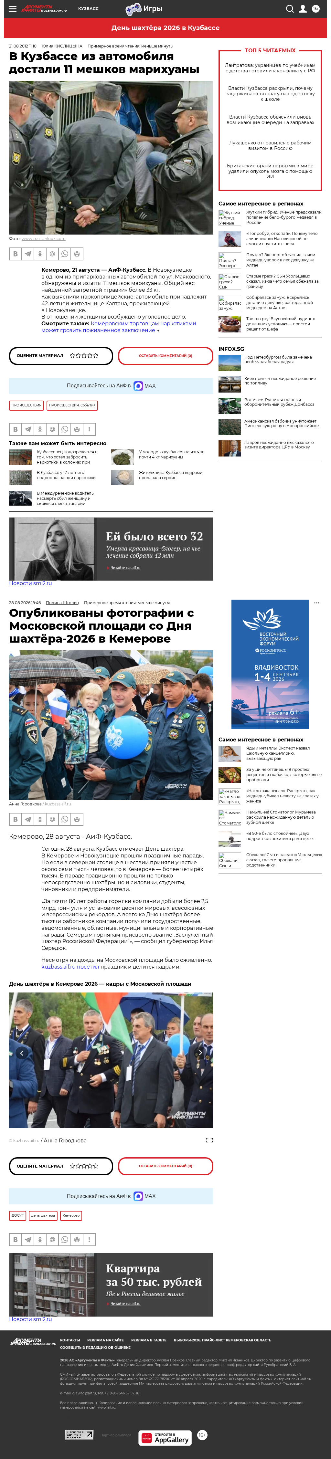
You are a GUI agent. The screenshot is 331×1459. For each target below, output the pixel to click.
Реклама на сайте (105, 1340)
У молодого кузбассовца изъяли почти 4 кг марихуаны (172, 454)
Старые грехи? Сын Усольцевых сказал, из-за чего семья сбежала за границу (282, 281)
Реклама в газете (148, 1340)
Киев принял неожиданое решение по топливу (280, 380)
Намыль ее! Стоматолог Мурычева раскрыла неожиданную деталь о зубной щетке (281, 817)
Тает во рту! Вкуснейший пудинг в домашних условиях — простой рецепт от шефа (280, 323)
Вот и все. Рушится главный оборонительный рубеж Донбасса (279, 402)
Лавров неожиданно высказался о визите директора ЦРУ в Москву (279, 444)
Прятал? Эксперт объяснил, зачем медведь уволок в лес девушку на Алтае (280, 260)
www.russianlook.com (44, 238)
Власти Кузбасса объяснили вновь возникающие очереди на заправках (270, 119)
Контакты (70, 1340)
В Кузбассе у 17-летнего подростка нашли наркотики (66, 475)
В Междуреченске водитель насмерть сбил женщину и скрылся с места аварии (65, 498)
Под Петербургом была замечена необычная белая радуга (278, 359)
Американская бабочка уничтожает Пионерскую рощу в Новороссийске (281, 423)
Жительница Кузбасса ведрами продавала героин (170, 475)
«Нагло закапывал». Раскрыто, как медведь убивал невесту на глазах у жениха (282, 795)
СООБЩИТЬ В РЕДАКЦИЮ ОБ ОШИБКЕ (95, 1348)
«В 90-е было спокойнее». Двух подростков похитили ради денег (280, 836)
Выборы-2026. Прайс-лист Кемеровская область (222, 1340)
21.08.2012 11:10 (23, 46)
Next (200, 1052)
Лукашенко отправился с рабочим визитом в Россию (270, 145)
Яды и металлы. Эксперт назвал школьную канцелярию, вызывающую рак (278, 753)
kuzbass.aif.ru (58, 804)
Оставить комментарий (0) (165, 356)
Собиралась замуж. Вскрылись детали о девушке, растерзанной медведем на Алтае (279, 302)
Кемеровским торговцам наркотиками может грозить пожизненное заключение (118, 326)
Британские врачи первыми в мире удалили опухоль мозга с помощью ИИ (270, 171)
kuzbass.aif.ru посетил (70, 967)
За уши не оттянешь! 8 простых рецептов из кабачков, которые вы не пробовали (284, 774)
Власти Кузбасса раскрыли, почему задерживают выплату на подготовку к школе (270, 94)
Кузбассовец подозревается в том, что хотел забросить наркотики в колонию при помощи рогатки (67, 459)
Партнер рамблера (116, 1435)
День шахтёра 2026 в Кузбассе (166, 28)
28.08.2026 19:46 (25, 602)
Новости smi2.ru (30, 583)
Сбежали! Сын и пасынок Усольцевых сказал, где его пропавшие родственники (284, 859)
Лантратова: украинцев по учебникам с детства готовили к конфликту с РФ (270, 68)
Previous (22, 1052)
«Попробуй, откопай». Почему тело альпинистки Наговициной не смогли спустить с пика (282, 238)
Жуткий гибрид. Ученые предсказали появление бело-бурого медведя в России (284, 217)
